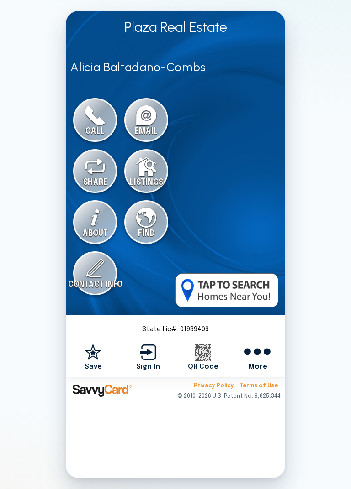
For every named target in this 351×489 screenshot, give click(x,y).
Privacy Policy (214, 386)
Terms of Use (259, 386)
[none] (93, 357)
